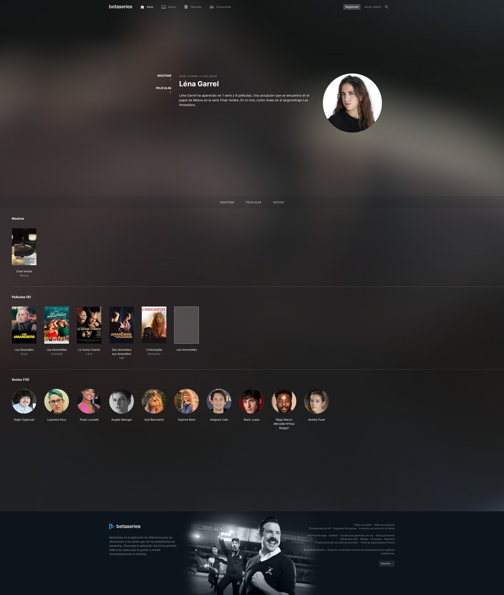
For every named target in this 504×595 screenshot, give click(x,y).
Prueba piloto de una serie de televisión (336, 542)
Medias (364, 538)
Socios (278, 202)
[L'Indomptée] (154, 325)
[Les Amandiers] (24, 325)
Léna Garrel (209, 76)
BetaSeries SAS (349, 538)
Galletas (333, 535)
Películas (253, 202)
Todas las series (363, 524)
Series (194, 76)
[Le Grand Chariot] (89, 325)
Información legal (317, 535)
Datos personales (385, 535)
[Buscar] (386, 7)
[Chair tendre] (24, 246)
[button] (24, 409)
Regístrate (352, 6)
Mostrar (227, 202)
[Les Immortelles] (56, 325)
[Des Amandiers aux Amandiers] (121, 325)
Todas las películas (384, 524)
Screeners (376, 538)
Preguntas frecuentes (345, 528)
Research (389, 538)
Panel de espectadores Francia (378, 542)
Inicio (182, 76)
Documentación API (320, 528)
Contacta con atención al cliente (377, 528)
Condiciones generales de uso (356, 535)
